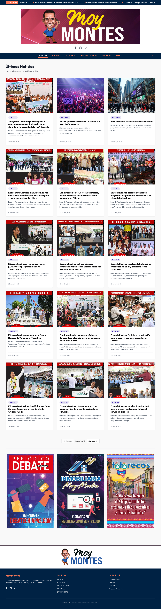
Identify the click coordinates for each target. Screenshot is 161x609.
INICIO (44, 56)
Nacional (71, 56)
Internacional (89, 56)
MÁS (118, 56)
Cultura (106, 56)
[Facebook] (75, 47)
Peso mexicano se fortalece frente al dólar (62, 3)
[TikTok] (85, 47)
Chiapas (56, 56)
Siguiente (91, 441)
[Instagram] (80, 47)
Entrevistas (62, 592)
